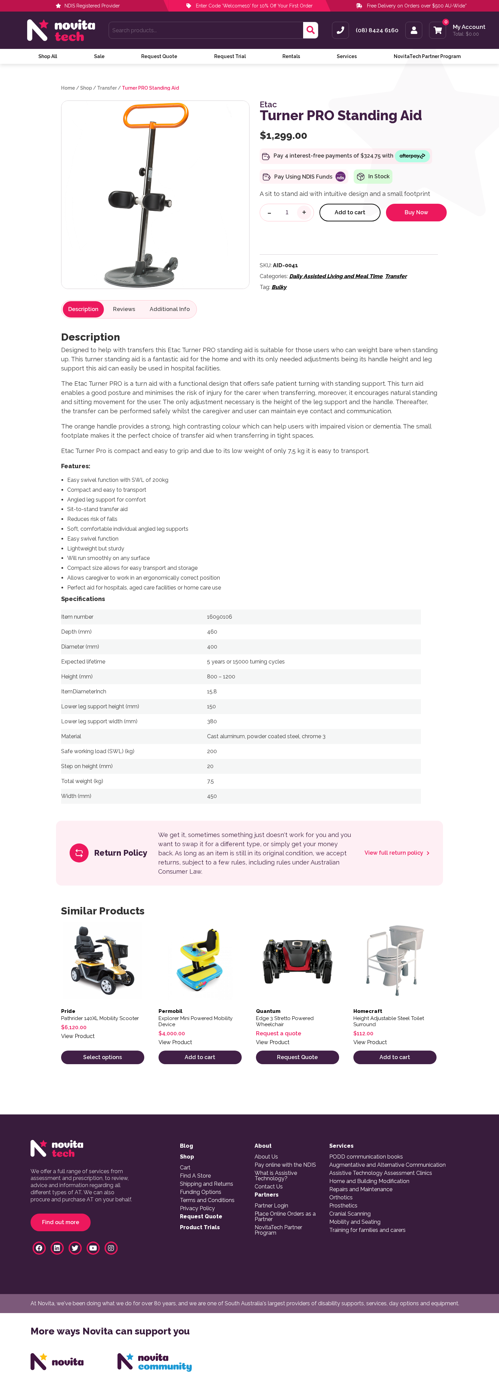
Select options (102, 1057)
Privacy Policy (197, 1208)
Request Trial (230, 56)
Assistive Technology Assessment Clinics (380, 1173)
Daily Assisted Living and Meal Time (336, 276)
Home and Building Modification (369, 1181)
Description (83, 309)
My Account (469, 27)
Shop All (47, 56)
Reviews (124, 309)
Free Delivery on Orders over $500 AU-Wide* (417, 5)
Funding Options (200, 1192)
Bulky (279, 287)
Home (68, 88)
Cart (185, 1167)
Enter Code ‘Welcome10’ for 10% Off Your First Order (254, 5)
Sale (99, 56)
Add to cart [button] (200, 1057)
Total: (466, 34)
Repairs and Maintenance (360, 1189)
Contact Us (269, 1186)
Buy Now (416, 212)
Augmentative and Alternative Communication (387, 1165)
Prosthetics (343, 1205)
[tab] (83, 309)
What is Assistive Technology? (276, 1175)
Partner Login (271, 1205)
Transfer (107, 88)
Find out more (60, 1222)
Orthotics (341, 1197)
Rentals (291, 56)
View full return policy (395, 853)
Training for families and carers (367, 1230)
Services (347, 56)
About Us (266, 1157)
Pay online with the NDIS (285, 1165)
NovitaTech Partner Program (427, 56)
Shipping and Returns (206, 1184)
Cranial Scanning (350, 1214)
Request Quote (159, 56)
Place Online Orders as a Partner (285, 1216)
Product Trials (200, 1227)
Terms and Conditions (207, 1200)
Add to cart (350, 212)
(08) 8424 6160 (377, 30)
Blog (186, 1146)
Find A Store (195, 1176)
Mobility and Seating (355, 1222)
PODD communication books (366, 1157)
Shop (86, 88)
